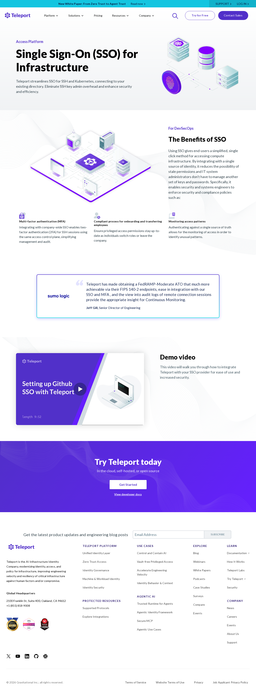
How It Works (236, 561)
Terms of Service (135, 682)
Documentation (237, 553)
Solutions (74, 15)
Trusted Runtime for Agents (155, 603)
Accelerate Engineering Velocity (152, 572)
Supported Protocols (96, 608)
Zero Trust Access (94, 561)
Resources (118, 15)
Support (222, 3)
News (230, 608)
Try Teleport (235, 578)
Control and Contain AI (151, 553)
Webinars (199, 561)
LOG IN (241, 3)
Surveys (198, 596)
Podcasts (199, 578)
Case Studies (201, 587)
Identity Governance (96, 570)
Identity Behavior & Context (155, 583)
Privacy (198, 682)
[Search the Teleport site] (175, 15)
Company (145, 15)
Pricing (98, 15)
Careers (232, 616)
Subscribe (218, 534)
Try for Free (200, 15)
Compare (199, 604)
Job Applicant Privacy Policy (230, 682)
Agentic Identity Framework (155, 612)
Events (197, 613)
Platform (49, 15)
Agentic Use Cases (149, 629)
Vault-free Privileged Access (155, 561)
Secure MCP (145, 620)
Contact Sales (233, 15)
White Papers (202, 570)
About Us (233, 633)
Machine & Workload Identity (101, 578)
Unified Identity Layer (96, 553)
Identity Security (93, 587)
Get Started (128, 484)
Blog (196, 553)
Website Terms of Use (170, 682)
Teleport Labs (236, 570)
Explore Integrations (96, 616)
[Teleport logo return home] (17, 15)
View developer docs (128, 494)
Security (232, 587)
